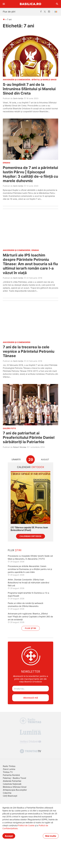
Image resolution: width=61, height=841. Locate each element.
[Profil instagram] (49, 11)
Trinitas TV (8, 772)
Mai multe (50, 836)
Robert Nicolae (19, 447)
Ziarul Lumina (9, 769)
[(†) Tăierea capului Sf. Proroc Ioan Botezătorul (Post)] (30, 497)
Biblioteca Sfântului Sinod (14, 787)
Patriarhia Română (11, 775)
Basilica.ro (30, 4)
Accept (9, 836)
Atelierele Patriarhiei (12, 781)
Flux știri (30, 628)
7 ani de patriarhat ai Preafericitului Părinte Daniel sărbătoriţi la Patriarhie (28, 437)
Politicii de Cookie (26, 825)
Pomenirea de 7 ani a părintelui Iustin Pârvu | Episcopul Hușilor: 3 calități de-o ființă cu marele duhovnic (30, 174)
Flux (14, 550)
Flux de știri (9, 11)
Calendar (30, 467)
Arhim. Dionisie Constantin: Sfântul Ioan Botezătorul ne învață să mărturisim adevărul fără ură (28, 582)
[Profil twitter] (45, 11)
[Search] (57, 4)
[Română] (56, 11)
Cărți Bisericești (10, 796)
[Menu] (3, 4)
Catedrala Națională (12, 784)
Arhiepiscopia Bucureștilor (15, 790)
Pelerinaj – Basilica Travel (14, 778)
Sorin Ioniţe (18, 98)
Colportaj (7, 793)
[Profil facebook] (41, 11)
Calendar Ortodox (30, 536)
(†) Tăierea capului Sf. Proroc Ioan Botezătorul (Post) (29, 528)
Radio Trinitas (9, 766)
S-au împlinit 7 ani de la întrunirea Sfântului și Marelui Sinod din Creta (29, 88)
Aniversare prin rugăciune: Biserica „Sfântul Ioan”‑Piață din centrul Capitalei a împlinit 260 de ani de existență (30, 616)
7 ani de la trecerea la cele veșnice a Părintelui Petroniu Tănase (28, 351)
